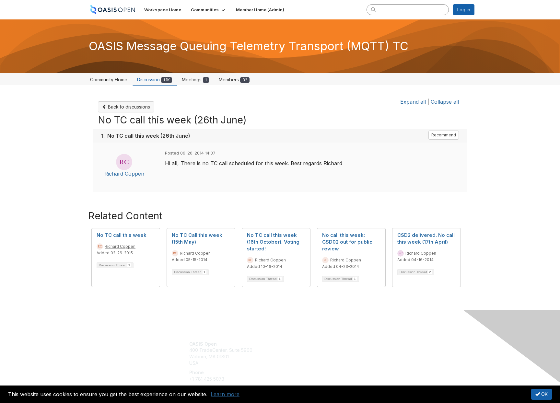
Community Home (108, 79)
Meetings (194, 79)
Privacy (384, 350)
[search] (373, 9)
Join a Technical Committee (312, 363)
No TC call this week (121, 235)
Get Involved (296, 344)
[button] (208, 10)
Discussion (153, 79)
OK (544, 394)
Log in (463, 9)
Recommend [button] (443, 134)
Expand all (413, 101)
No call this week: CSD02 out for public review (347, 242)
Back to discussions (128, 106)
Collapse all (445, 101)
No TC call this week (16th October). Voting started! (273, 242)
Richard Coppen (124, 173)
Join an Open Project (305, 353)
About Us (386, 344)
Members (233, 79)
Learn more (225, 394)
